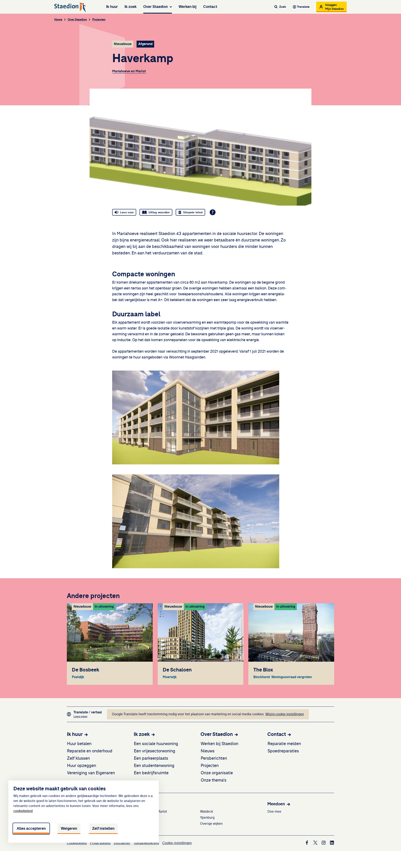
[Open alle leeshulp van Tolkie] (213, 212)
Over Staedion (155, 6)
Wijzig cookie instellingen (284, 714)
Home (58, 19)
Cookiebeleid (77, 843)
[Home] (70, 8)
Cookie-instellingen (177, 843)
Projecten (98, 19)
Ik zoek (130, 6)
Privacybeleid (100, 843)
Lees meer (88, 716)
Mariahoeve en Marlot (129, 71)
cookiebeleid (23, 811)
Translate (303, 7)
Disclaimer (122, 843)
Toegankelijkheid (146, 843)
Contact (210, 6)
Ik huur (112, 6)
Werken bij (188, 6)
